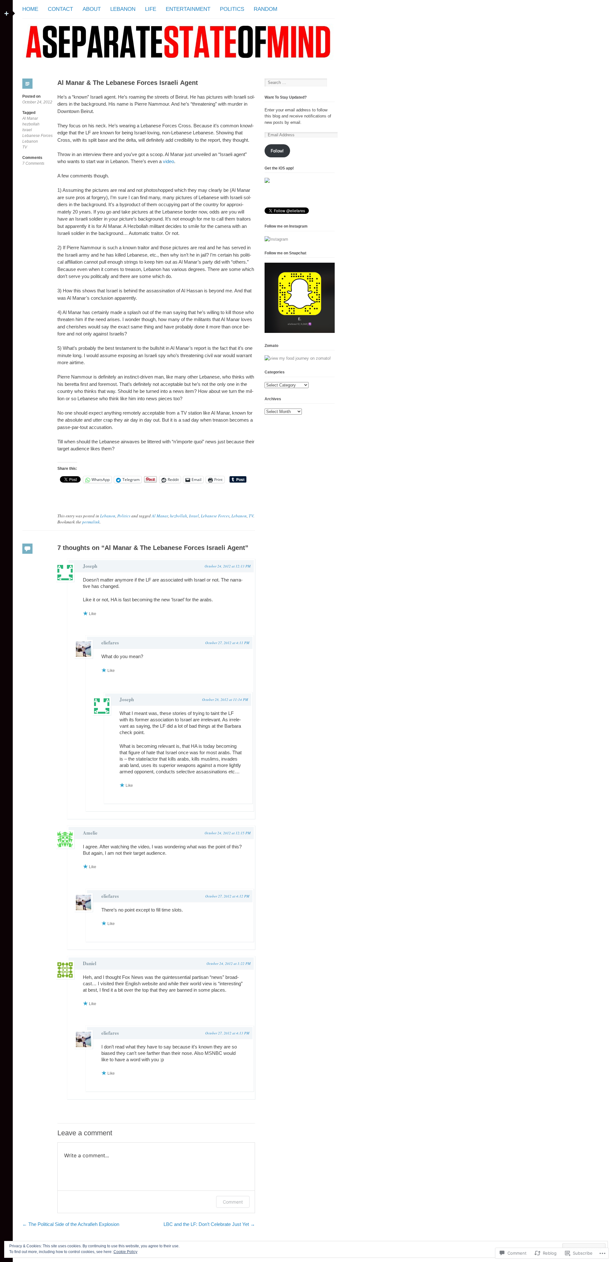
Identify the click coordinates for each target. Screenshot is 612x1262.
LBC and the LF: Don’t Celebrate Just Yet (209, 1224)
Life (150, 9)
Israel (27, 130)
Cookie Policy (125, 1252)
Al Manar (30, 118)
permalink (91, 522)
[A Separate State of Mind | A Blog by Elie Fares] (178, 65)
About (92, 9)
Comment (233, 1202)
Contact (60, 9)
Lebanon (122, 9)
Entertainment (188, 9)
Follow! (277, 150)
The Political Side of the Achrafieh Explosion (70, 1224)
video (168, 161)
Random (265, 9)
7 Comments (33, 163)
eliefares (110, 642)
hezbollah (31, 124)
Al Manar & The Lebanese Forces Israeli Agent (127, 82)
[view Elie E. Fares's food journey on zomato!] (298, 358)
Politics (232, 9)
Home (30, 9)
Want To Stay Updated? (286, 97)
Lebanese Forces (37, 135)
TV (24, 147)
